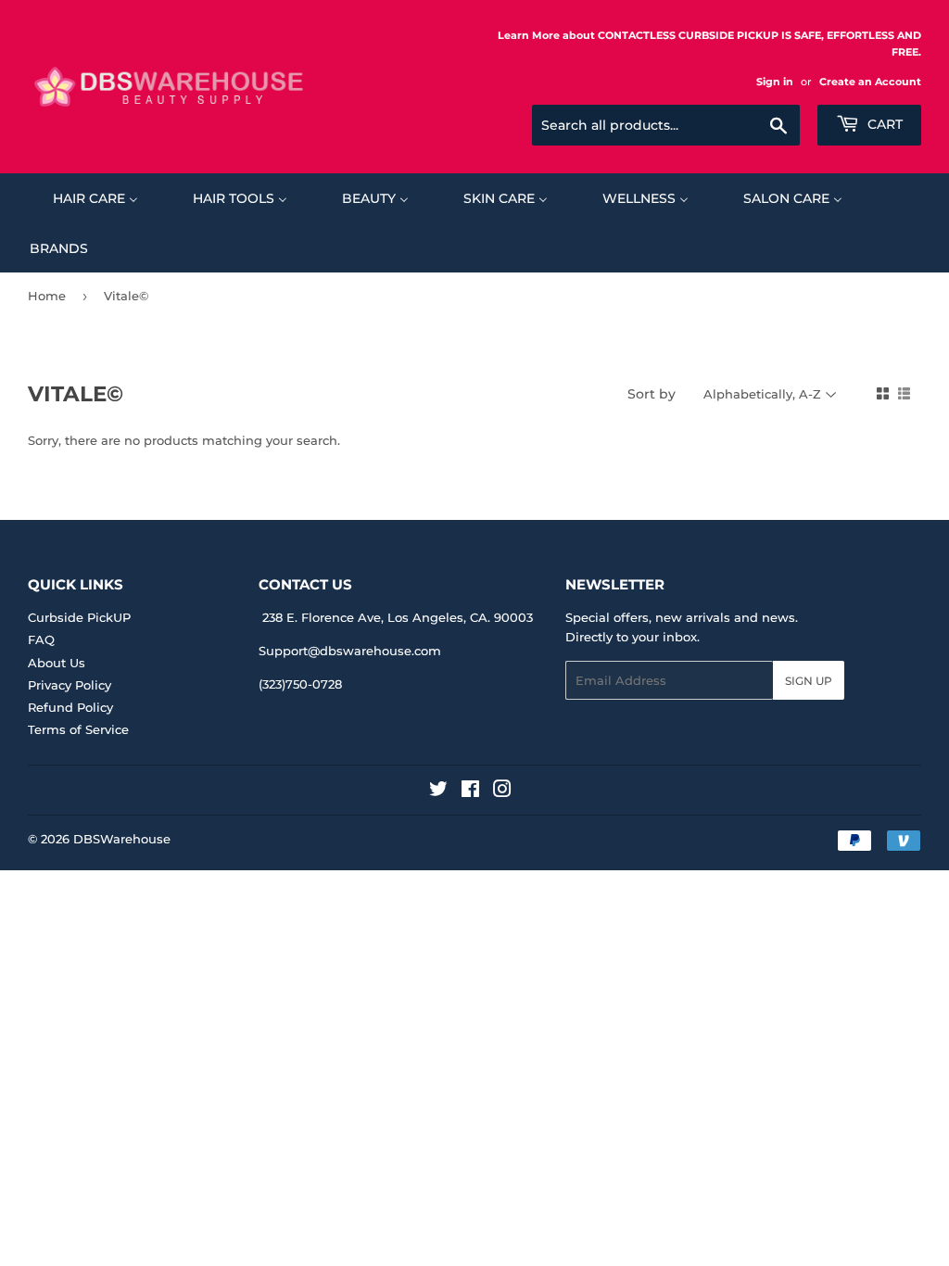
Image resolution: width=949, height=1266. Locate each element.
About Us (56, 662)
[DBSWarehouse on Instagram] (502, 791)
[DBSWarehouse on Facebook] (470, 791)
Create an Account (870, 81)
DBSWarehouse (122, 838)
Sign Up (808, 681)
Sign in (774, 81)
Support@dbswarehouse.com (350, 650)
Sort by (651, 394)
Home (47, 295)
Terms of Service (78, 729)
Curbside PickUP (79, 617)
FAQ (41, 639)
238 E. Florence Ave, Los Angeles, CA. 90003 (397, 617)
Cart (883, 124)
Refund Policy (70, 707)
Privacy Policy (69, 684)
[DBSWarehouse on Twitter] (438, 791)
